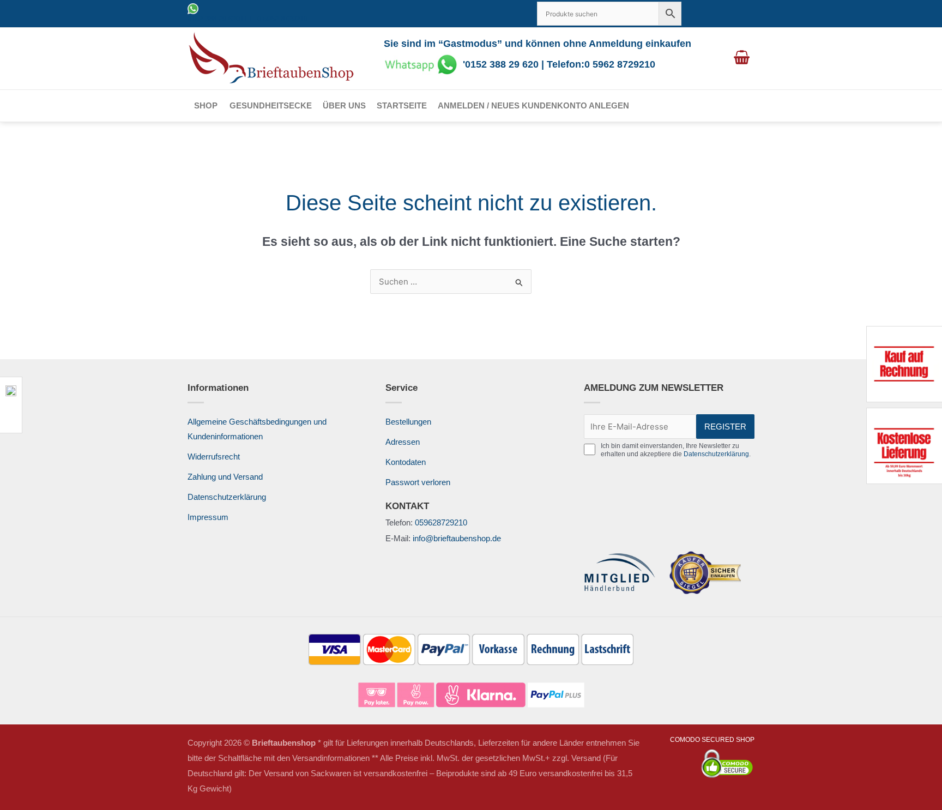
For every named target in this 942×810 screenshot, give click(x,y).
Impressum (208, 517)
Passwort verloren (417, 482)
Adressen (402, 441)
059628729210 (441, 522)
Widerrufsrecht (214, 456)
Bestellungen (408, 421)
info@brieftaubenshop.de (457, 538)
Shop (206, 105)
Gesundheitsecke (271, 105)
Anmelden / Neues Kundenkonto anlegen (533, 105)
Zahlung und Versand (225, 476)
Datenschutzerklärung (227, 496)
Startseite (402, 105)
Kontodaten (405, 462)
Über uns (344, 105)
